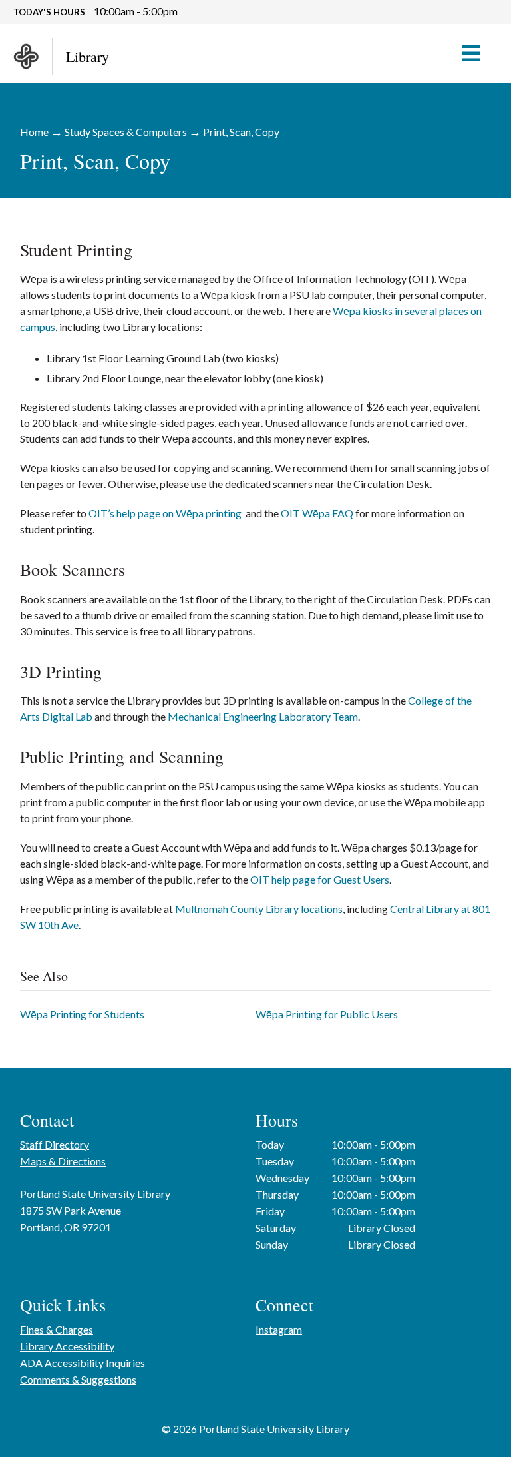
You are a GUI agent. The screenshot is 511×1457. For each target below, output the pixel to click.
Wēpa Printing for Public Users (327, 1014)
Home (34, 131)
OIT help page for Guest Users (319, 879)
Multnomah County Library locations (259, 908)
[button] (477, 53)
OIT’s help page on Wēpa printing (165, 513)
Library (87, 56)
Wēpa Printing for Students (82, 1014)
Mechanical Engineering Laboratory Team (263, 716)
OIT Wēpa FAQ (317, 513)
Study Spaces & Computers (126, 131)
